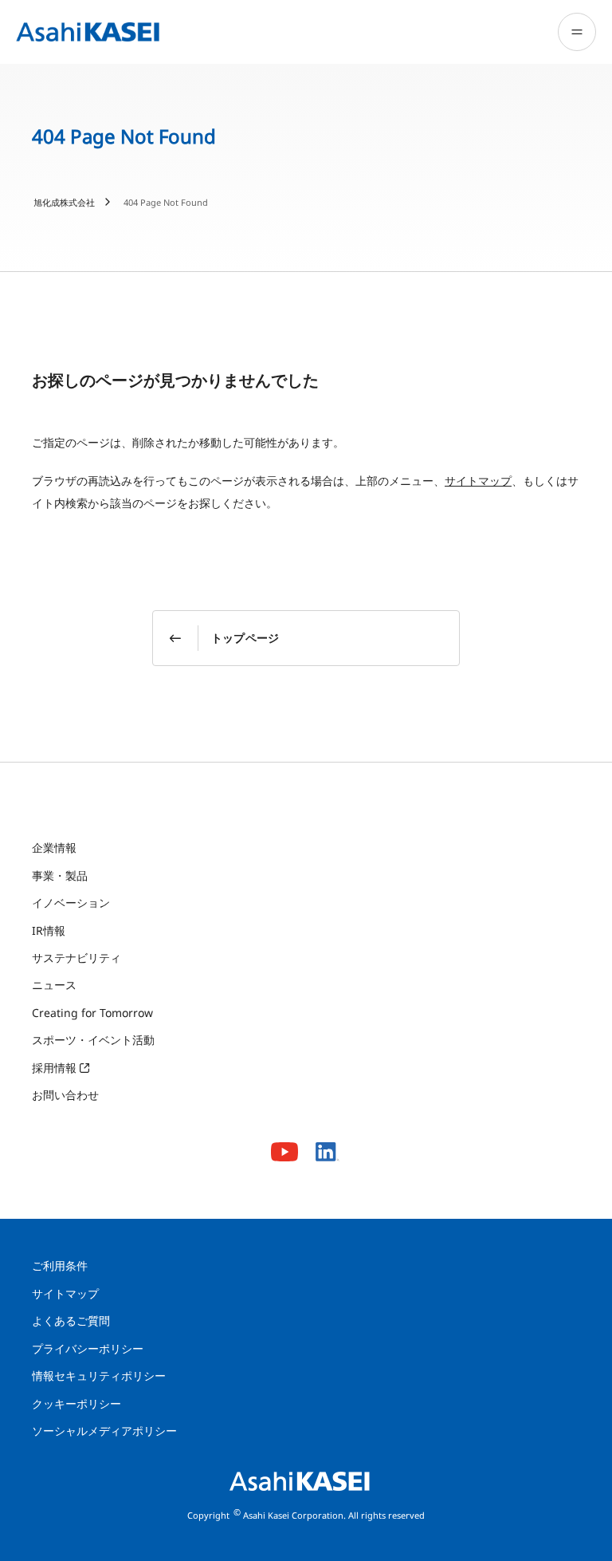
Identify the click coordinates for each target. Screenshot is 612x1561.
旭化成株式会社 (64, 202)
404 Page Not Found (166, 202)
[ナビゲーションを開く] (577, 32)
